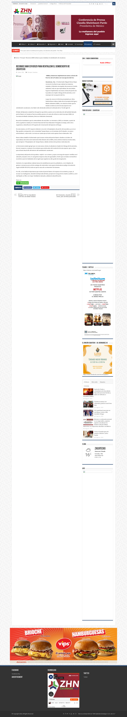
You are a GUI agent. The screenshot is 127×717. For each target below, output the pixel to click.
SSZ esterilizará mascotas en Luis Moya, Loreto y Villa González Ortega (102, 412)
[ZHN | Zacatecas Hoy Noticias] (23, 10)
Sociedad (70, 44)
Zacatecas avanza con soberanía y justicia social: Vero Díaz (103, 403)
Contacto (97, 44)
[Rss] (90, 4)
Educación (42, 44)
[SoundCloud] (100, 4)
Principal (22, 58)
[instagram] (102, 4)
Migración (52, 44)
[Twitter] (93, 4)
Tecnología (79, 44)
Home (15, 44)
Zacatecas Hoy (16, 674)
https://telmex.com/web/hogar (92, 270)
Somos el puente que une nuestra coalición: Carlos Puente (101, 433)
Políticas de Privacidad (65, 3)
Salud (61, 44)
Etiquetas (102, 382)
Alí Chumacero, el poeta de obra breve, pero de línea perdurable (66, 195)
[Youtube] (97, 4)
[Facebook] (91, 4)
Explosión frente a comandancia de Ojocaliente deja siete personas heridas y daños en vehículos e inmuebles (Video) (97, 393)
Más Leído (95, 382)
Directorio (33, 3)
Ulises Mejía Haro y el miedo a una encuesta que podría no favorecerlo (39, 50)
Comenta (86, 386)
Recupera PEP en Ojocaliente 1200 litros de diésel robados (27, 195)
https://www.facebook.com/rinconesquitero (95, 374)
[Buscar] (113, 3)
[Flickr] (95, 4)
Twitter (86, 673)
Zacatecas (89, 44)
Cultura (32, 44)
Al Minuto (86, 382)
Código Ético (53, 3)
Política (23, 44)
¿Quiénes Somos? (43, 3)
